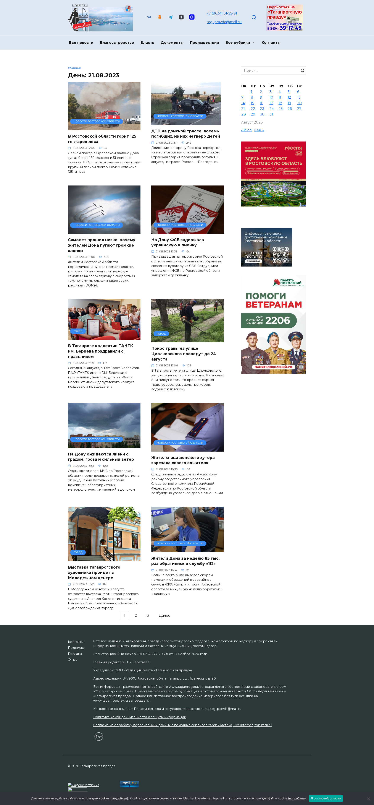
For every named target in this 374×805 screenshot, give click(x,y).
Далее (164, 615)
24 (271, 109)
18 (280, 103)
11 (280, 97)
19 (289, 103)
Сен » (259, 130)
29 (253, 114)
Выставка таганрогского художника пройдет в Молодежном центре (94, 572)
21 (243, 109)
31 (271, 114)
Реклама (75, 654)
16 (261, 103)
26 (290, 109)
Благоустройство (117, 43)
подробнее (119, 798)
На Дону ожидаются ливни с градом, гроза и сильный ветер (101, 457)
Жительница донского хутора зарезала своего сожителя (183, 460)
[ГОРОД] (104, 337)
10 (271, 97)
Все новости (81, 43)
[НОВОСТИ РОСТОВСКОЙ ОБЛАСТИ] (104, 127)
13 (299, 97)
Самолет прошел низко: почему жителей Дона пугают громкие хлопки (101, 245)
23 (262, 109)
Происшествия (204, 43)
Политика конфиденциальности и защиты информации (139, 717)
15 (252, 103)
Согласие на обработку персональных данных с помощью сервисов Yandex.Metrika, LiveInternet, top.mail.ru (182, 725)
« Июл (246, 130)
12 (289, 97)
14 (243, 103)
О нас (72, 660)
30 (262, 114)
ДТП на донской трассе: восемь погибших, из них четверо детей (185, 134)
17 (271, 103)
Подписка (76, 648)
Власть (147, 43)
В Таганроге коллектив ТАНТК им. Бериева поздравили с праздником (100, 351)
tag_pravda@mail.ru (224, 22)
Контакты (271, 43)
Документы (172, 43)
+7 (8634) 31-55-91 (222, 13)
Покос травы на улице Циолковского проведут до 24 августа (183, 353)
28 (243, 114)
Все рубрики (238, 43)
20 (299, 103)
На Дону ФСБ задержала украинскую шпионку (177, 242)
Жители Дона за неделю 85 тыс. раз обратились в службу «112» (185, 561)
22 (253, 109)
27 (299, 109)
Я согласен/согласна (326, 798)
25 (281, 109)
